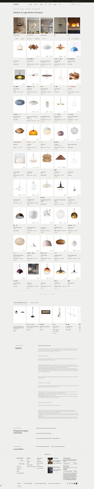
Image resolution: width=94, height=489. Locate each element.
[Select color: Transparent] (31, 142)
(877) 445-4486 (21, 463)
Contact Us (18, 466)
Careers (38, 464)
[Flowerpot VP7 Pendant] (74, 47)
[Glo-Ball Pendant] (74, 158)
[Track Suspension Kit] (72, 312)
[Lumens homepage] (16, 4)
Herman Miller (43, 62)
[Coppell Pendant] (33, 158)
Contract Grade (37, 38)
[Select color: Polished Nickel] (54, 324)
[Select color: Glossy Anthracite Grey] (29, 253)
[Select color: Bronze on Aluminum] (80, 324)
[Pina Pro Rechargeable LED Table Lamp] (33, 312)
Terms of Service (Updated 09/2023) (40, 483)
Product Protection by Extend (31, 466)
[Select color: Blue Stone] (15, 114)
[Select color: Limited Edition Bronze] (33, 86)
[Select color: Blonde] (54, 253)
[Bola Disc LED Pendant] (60, 102)
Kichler (42, 173)
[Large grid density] (69, 39)
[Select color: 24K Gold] (57, 86)
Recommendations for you (20, 302)
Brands (28, 463)
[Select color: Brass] (54, 86)
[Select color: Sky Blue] (30, 142)
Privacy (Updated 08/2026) (28, 483)
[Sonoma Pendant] (60, 158)
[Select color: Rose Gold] (58, 114)
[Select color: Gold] (14, 225)
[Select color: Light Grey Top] (71, 197)
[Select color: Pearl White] (19, 114)
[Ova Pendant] (60, 130)
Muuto (14, 173)
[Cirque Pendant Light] (74, 185)
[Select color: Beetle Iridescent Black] (27, 86)
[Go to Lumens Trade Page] (50, 461)
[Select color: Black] (28, 86)
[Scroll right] (78, 26)
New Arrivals (29, 38)
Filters (17, 38)
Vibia (14, 62)
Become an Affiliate (40, 463)
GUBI (28, 256)
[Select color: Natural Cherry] (68, 86)
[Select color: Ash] (56, 142)
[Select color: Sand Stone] (20, 114)
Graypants (56, 256)
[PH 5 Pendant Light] (60, 47)
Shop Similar (20, 56)
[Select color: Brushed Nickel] (69, 324)
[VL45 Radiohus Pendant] (33, 185)
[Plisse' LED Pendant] (19, 74)
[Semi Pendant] (33, 241)
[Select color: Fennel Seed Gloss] (33, 253)
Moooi (55, 228)
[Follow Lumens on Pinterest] (70, 483)
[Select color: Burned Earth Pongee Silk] (16, 86)
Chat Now (22, 460)
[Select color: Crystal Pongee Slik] (14, 86)
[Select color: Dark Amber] (13, 86)
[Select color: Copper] (30, 86)
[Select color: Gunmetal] (57, 114)
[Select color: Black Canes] (13, 253)
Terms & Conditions (40, 466)
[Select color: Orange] (71, 86)
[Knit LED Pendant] (19, 47)
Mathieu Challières (44, 228)
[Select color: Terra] (57, 142)
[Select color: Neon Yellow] (34, 86)
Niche (42, 284)
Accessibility (19, 483)
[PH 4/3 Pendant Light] (19, 185)
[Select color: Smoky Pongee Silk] (15, 86)
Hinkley (41, 327)
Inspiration (28, 461)
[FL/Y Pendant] (33, 130)
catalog (59, 469)
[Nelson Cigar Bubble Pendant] (47, 102)
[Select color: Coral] (17, 114)
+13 (66, 58)
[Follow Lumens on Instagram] (72, 483)
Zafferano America (29, 327)
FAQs (28, 459)
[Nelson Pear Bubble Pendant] (74, 241)
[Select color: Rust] (16, 225)
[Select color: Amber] (33, 142)
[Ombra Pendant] (47, 269)
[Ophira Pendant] (47, 158)
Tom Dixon (69, 228)
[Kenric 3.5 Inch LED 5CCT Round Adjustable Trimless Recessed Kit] (19, 312)
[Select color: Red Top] (69, 197)
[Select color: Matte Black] (59, 114)
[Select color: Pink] (29, 142)
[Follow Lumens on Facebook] (67, 483)
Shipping (18, 469)
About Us (38, 459)
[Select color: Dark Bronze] (66, 324)
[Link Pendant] (74, 74)
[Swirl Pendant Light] (33, 47)
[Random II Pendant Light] (60, 213)
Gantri (42, 145)
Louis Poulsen (56, 62)
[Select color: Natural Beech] (70, 86)
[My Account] (76, 4)
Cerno (55, 284)
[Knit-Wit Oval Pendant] (19, 102)
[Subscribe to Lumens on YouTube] (74, 483)
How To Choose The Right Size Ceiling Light (58, 446)
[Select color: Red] (72, 86)
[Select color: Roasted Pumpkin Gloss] (34, 253)
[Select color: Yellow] (73, 86)
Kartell (28, 145)
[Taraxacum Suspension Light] (74, 130)
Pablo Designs (56, 117)
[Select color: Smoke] (68, 225)
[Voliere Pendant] (47, 213)
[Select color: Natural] (55, 253)
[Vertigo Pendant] (33, 74)
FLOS (69, 145)
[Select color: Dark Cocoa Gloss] (32, 253)
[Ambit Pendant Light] (47, 241)
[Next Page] (55, 294)
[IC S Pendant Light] (60, 74)
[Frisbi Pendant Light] (74, 269)
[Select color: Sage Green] (27, 142)
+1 (80, 86)
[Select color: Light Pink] (18, 114)
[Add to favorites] (14, 56)
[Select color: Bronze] (74, 225)
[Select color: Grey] (74, 86)
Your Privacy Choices (40, 468)
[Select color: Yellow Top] (70, 197)
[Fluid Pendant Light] (19, 158)
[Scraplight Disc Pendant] (60, 241)
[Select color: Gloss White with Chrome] (56, 114)
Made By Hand (15, 117)
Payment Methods (30, 464)
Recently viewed (34, 302)
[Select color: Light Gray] (55, 142)
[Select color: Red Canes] (15, 253)
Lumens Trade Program (76, 1)
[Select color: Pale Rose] (75, 86)
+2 (25, 114)
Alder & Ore (55, 327)
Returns (18, 471)
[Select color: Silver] (13, 114)
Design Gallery (39, 461)
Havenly (55, 173)
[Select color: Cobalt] (29, 86)
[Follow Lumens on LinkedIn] (76, 483)
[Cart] (80, 4)
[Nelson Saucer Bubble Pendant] (47, 47)
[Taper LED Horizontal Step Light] (46, 312)
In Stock (22, 38)
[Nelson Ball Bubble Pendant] (33, 213)
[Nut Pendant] (19, 130)
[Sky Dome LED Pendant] (47, 74)
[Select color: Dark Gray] (54, 142)
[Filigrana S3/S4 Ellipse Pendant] (19, 241)
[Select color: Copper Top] (68, 197)
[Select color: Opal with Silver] (73, 225)
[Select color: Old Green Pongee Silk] (17, 86)
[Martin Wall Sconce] (59, 312)
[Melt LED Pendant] (74, 213)
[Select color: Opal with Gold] (72, 225)
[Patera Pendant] (33, 269)
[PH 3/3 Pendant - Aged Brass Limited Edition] (60, 185)
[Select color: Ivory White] (69, 86)
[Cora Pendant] (47, 130)
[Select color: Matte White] (27, 253)
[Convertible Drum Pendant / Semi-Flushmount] (47, 185)
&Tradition (69, 62)
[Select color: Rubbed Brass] (55, 324)
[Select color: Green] (31, 86)
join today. (58, 461)
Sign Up (75, 463)
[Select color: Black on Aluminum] (79, 324)
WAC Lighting (15, 328)
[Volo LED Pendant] (60, 269)
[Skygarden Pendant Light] (19, 213)
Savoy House (29, 173)
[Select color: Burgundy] (16, 114)
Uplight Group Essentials (58, 145)
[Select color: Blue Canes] (14, 253)
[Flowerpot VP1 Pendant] (19, 269)
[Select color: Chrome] (55, 86)
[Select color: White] (32, 86)
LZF (27, 62)
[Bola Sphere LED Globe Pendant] (74, 102)
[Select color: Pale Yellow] (30, 197)
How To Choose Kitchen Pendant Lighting (42, 446)
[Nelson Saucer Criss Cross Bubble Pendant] (33, 102)
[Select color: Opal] (27, 197)
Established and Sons (16, 256)
